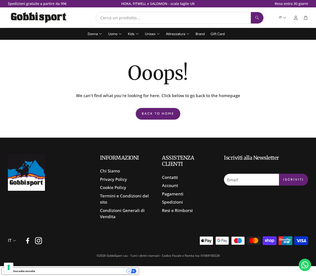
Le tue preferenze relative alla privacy (82, 271)
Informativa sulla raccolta (19, 271)
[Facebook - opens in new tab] (27, 240)
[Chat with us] (305, 265)
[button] (179, 17)
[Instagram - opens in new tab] (38, 240)
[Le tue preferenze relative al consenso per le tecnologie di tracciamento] (8, 267)
